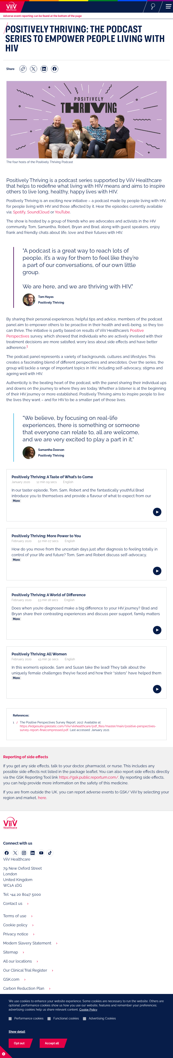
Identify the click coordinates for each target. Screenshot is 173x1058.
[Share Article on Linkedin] (44, 68)
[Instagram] (23, 852)
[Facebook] (6, 852)
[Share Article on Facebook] (54, 68)
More (16, 500)
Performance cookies (28, 1018)
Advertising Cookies (102, 1018)
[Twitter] (15, 852)
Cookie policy (15, 925)
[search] (153, 6)
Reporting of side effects (25, 757)
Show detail (17, 1031)
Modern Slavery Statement (27, 943)
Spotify (19, 212)
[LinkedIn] (32, 852)
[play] (157, 512)
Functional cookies (66, 1018)
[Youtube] (41, 852)
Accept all (52, 1043)
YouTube (62, 212)
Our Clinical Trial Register (25, 970)
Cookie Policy (88, 1009)
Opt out (19, 1043)
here (42, 798)
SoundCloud (38, 212)
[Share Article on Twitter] (33, 68)
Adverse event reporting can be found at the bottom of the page (42, 16)
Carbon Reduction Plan (23, 988)
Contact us (12, 903)
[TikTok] (49, 852)
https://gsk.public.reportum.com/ (88, 777)
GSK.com (11, 979)
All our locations (17, 961)
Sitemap (10, 952)
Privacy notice (15, 934)
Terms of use (14, 916)
